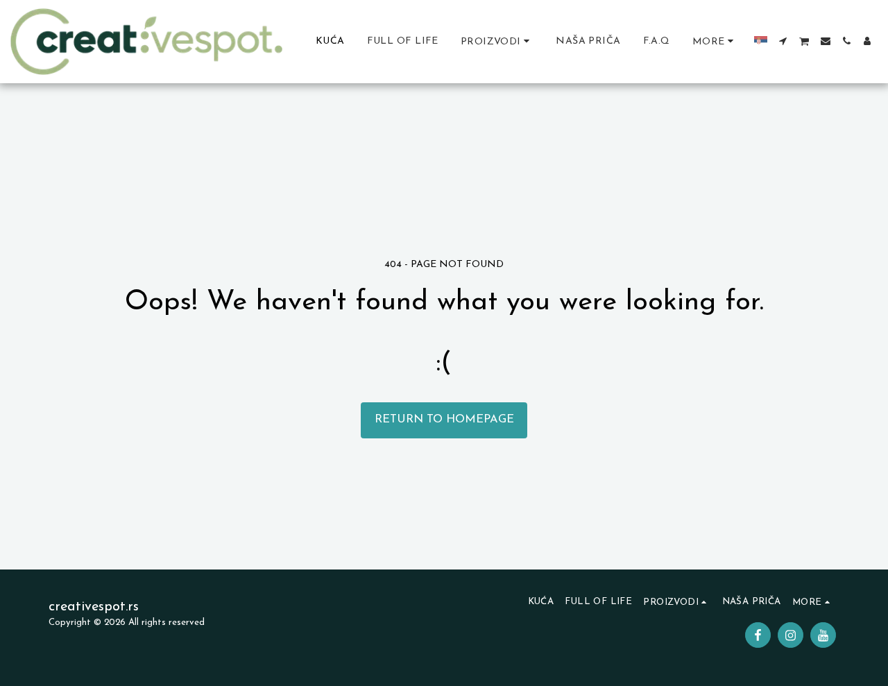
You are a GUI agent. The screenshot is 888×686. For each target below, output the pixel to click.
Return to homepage (444, 419)
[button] (783, 41)
